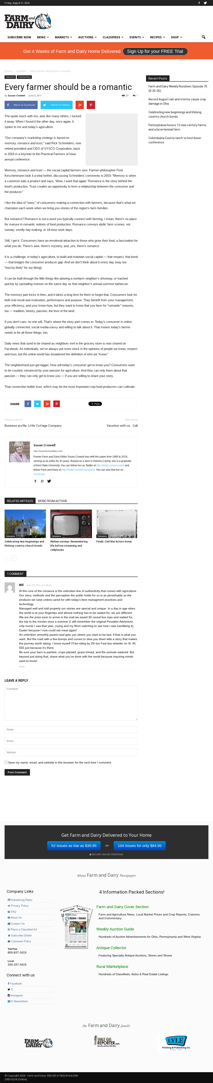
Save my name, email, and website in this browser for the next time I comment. (60, 762)
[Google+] (43, 481)
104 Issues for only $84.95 (140, 846)
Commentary (24, 77)
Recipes (156, 37)
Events (135, 37)
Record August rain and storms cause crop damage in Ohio (177, 101)
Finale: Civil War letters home (114, 541)
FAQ (13, 911)
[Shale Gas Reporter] (106, 1046)
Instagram (16, 995)
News (41, 37)
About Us (16, 917)
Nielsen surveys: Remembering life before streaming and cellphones (69, 545)
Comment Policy (20, 941)
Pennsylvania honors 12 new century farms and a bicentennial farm (177, 127)
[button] (203, 37)
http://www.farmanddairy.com (48, 451)
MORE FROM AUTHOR (52, 501)
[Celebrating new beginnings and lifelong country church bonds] (25, 524)
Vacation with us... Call (122, 426)
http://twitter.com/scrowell (110, 465)
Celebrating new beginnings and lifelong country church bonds (175, 114)
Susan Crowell (16, 95)
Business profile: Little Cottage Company (33, 426)
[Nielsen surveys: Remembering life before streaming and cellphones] (71, 524)
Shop (175, 37)
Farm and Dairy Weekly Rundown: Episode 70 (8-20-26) (178, 88)
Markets (62, 37)
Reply (22, 666)
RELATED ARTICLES (20, 501)
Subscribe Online (21, 935)
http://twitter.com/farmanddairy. (78, 469)
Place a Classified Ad (23, 929)
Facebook (39, 474)
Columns (10, 77)
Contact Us (17, 923)
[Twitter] (205, 2)
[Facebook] (199, 2)
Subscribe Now (19, 37)
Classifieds (111, 37)
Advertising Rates (21, 900)
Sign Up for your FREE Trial (155, 51)
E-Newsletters (19, 1001)
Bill (21, 585)
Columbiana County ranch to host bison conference (175, 140)
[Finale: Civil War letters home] (117, 524)
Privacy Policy (19, 905)
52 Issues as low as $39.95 (74, 846)
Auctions (85, 37)
